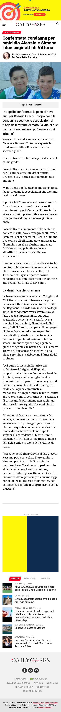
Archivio (38, 683)
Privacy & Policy (24, 687)
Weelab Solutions (45, 708)
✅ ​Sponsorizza (38, 679)
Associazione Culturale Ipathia (45, 703)
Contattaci (43, 687)
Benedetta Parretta (26, 57)
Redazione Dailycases (18, 683)
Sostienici (52, 683)
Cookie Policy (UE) (32, 691)
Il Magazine (20, 679)
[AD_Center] (30, 19)
